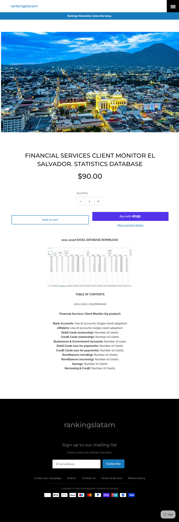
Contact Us (88, 478)
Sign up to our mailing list (89, 444)
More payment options (130, 225)
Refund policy (136, 478)
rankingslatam (24, 6)
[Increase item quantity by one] (98, 201)
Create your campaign (47, 478)
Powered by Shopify (107, 488)
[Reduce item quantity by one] (81, 201)
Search (71, 478)
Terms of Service (111, 478)
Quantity (82, 193)
